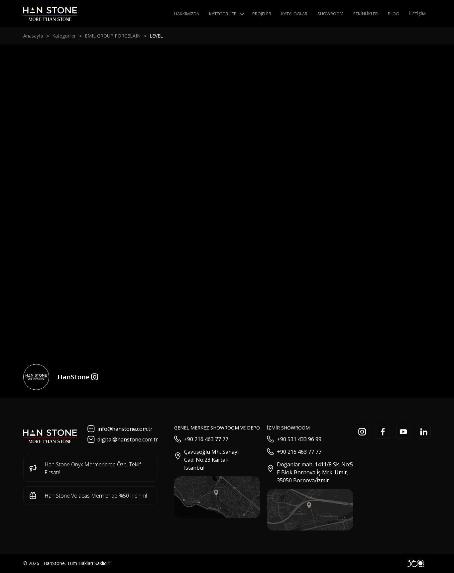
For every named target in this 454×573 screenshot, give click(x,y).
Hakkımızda (186, 14)
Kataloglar (294, 14)
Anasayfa (33, 36)
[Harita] (217, 497)
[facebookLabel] (383, 432)
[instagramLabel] (362, 432)
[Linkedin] (424, 432)
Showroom (330, 14)
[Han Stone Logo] (50, 436)
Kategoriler (223, 14)
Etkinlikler (365, 14)
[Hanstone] (50, 14)
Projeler (261, 14)
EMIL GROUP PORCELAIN (113, 36)
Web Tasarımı (416, 563)
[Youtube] (403, 432)
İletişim (417, 14)
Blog (393, 14)
